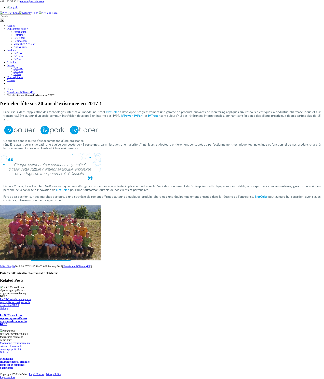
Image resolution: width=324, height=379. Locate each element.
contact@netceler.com (32, 1)
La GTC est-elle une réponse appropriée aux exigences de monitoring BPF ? (15, 302)
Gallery (4, 308)
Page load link (7, 377)
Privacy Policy (53, 374)
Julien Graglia (7, 266)
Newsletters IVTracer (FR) (77, 266)
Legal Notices (36, 374)
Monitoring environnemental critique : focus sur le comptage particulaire (15, 346)
